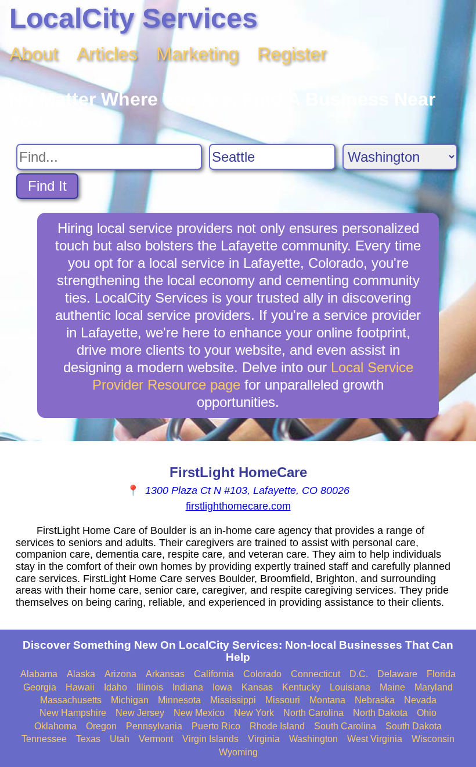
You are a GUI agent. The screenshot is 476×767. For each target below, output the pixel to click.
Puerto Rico (216, 726)
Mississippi (233, 700)
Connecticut (315, 674)
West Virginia (374, 739)
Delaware (397, 674)
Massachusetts (71, 700)
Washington (313, 739)
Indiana (187, 687)
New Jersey (140, 713)
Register (292, 53)
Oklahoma (55, 726)
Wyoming (238, 752)
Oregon (101, 726)
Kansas (257, 687)
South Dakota (413, 726)
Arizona (120, 674)
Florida (441, 674)
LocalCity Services (133, 18)
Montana (327, 700)
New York (254, 713)
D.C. (358, 674)
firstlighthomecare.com (238, 506)
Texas (88, 739)
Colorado (262, 674)
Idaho (115, 687)
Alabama (38, 674)
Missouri (282, 700)
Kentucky (301, 687)
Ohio (427, 713)
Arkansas (165, 674)
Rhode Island (277, 726)
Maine (392, 687)
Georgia (39, 687)
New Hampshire (72, 713)
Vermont (156, 739)
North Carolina (313, 713)
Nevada (420, 700)
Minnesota (179, 700)
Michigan (130, 700)
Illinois (149, 687)
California (214, 674)
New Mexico (199, 713)
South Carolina (345, 726)
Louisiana (350, 687)
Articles (107, 53)
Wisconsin (433, 739)
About (33, 53)
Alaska (81, 674)
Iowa (222, 687)
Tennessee (44, 739)
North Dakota (380, 713)
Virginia (264, 739)
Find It (47, 186)
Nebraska (375, 700)
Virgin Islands (210, 739)
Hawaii (80, 687)
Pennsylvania (154, 726)
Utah (119, 739)
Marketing (197, 53)
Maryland (433, 687)
